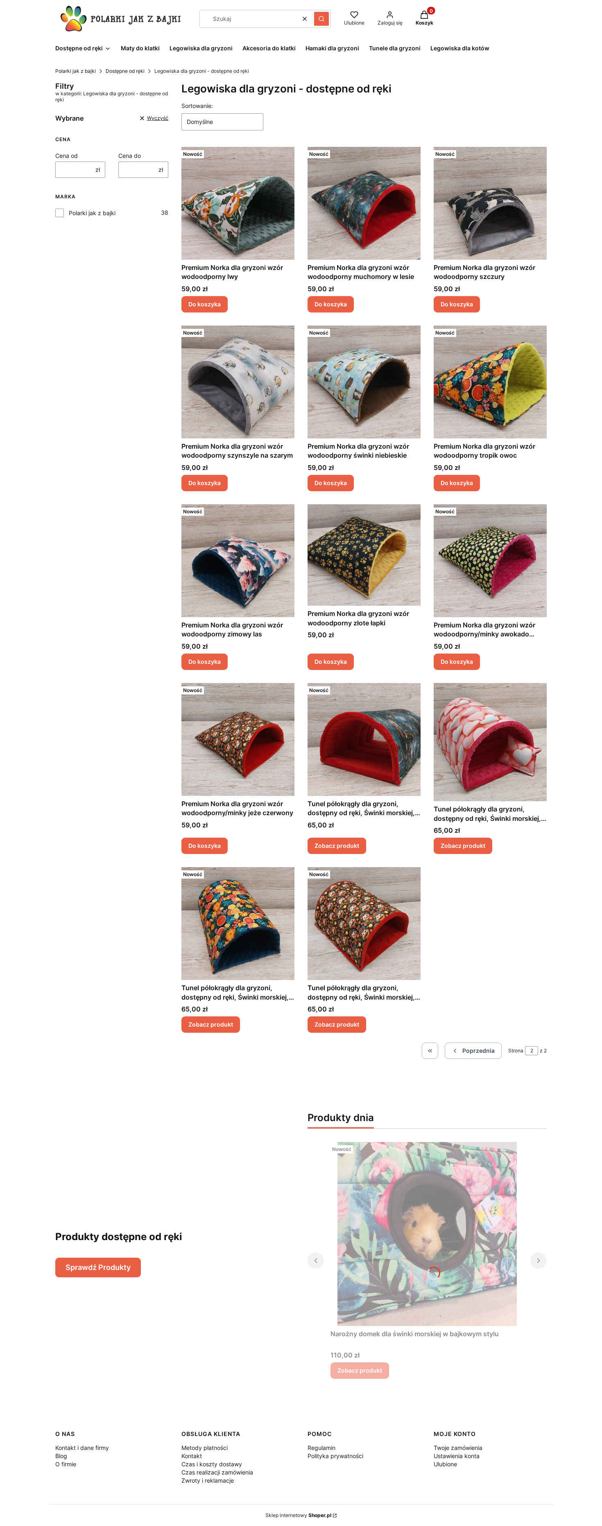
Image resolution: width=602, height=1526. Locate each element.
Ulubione (445, 1464)
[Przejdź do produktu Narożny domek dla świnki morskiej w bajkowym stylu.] (427, 1234)
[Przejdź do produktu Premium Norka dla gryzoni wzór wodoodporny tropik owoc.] (490, 382)
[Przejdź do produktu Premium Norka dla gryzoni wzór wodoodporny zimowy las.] (237, 560)
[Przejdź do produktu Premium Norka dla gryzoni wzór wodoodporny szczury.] (490, 203)
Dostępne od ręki (125, 71)
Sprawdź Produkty (98, 1267)
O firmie (65, 1464)
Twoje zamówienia (458, 1447)
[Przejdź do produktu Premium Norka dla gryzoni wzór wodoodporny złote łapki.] (364, 555)
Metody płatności (204, 1447)
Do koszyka (204, 304)
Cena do (129, 155)
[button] (321, 19)
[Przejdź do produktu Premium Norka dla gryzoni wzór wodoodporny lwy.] (237, 203)
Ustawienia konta (457, 1455)
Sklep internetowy (298, 1515)
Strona (515, 1050)
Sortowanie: (197, 105)
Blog (61, 1455)
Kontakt (191, 1455)
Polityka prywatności (335, 1455)
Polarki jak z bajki (75, 71)
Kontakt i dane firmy (82, 1447)
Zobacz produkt (337, 845)
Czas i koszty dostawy (211, 1464)
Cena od (66, 155)
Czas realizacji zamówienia (217, 1472)
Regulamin (321, 1447)
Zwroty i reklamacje (207, 1480)
